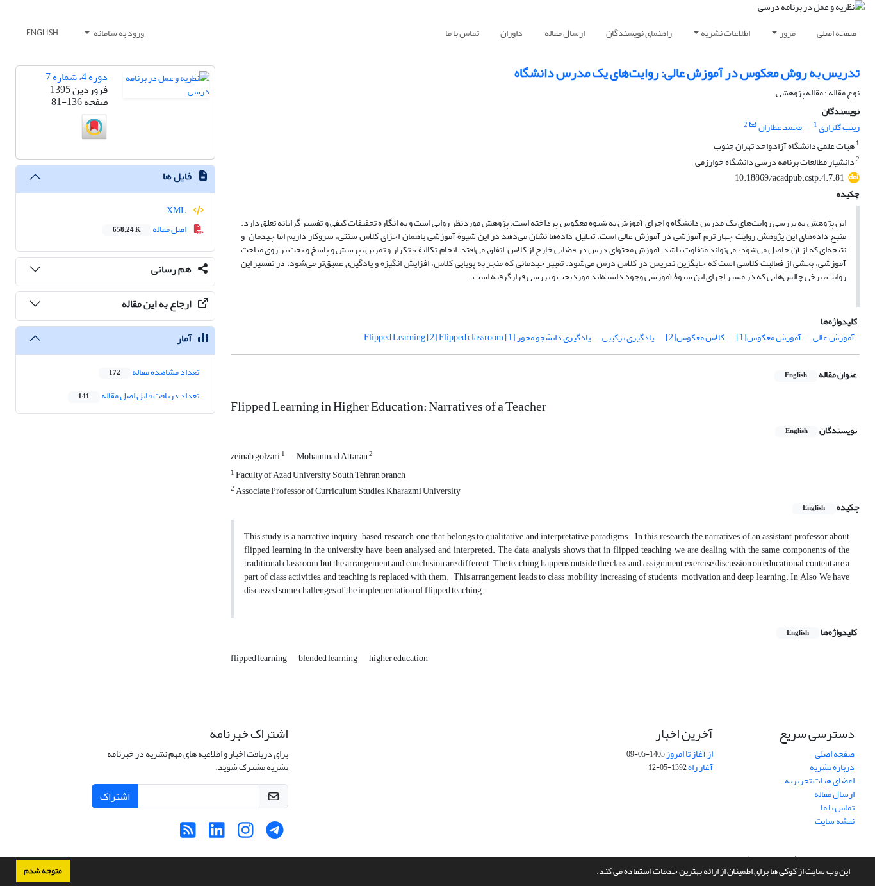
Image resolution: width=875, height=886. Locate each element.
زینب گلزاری (839, 127)
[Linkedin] (217, 833)
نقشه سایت (835, 821)
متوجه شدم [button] (43, 870)
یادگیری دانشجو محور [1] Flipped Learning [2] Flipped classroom (477, 337)
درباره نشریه (832, 767)
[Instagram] (245, 833)
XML (177, 210)
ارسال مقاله (564, 33)
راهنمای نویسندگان (639, 33)
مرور (788, 33)
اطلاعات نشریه (725, 33)
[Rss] (188, 833)
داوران (511, 33)
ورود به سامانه (118, 33)
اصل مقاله (150, 229)
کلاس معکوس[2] (695, 337)
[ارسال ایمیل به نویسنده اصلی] (753, 125)
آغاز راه (700, 767)
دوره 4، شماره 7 (76, 76)
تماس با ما (462, 33)
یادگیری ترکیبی (628, 337)
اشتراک (115, 796)
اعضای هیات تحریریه (820, 780)
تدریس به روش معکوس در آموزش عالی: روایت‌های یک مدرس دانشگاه (687, 72)
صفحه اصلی (836, 33)
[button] (593, 872)
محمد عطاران (780, 127)
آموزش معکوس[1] (768, 337)
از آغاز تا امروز (689, 753)
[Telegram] (274, 833)
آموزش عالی (834, 337)
